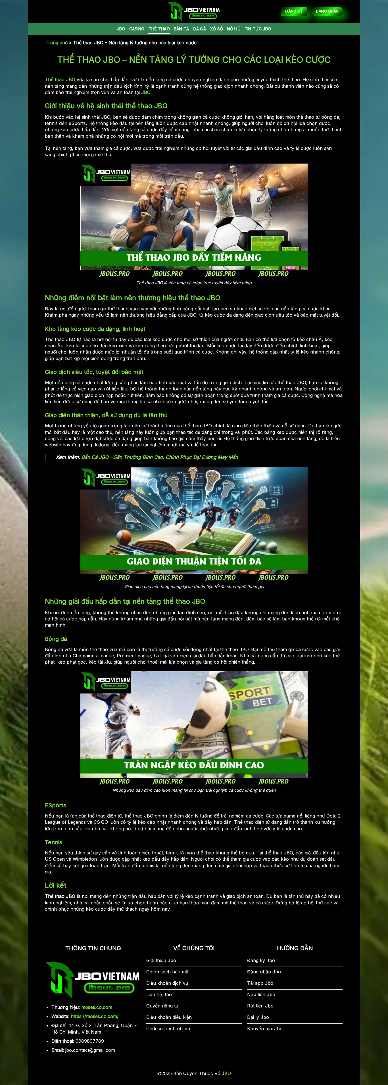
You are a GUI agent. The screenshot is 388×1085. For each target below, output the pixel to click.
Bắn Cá (181, 28)
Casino (137, 28)
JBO (121, 28)
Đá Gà (199, 28)
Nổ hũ (233, 28)
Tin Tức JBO (258, 28)
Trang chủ (56, 42)
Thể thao (159, 28)
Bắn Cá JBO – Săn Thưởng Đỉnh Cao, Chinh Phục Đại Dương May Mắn (160, 457)
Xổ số (216, 28)
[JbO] (194, 11)
